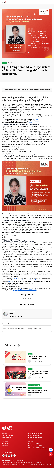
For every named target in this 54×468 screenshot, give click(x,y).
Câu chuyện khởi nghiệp (7, 435)
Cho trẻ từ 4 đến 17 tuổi (33, 435)
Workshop (14, 278)
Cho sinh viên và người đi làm (35, 437)
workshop (10, 281)
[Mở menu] (52, 2)
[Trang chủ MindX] (3, 2)
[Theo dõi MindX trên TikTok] (15, 455)
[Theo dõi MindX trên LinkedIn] (12, 455)
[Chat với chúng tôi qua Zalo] (51, 450)
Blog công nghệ (5, 443)
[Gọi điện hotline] (51, 454)
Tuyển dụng (5, 445)
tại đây (36, 119)
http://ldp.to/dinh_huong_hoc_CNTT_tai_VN (24, 280)
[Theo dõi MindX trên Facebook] (3, 455)
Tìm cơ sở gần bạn (6, 437)
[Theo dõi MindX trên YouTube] (6, 455)
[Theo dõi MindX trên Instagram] (9, 455)
